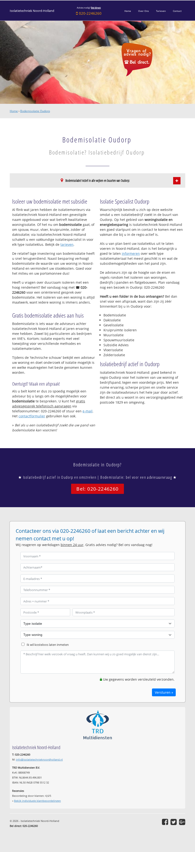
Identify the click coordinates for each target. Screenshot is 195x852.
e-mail (88, 411)
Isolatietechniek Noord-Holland (32, 11)
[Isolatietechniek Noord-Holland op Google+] (182, 821)
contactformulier (32, 416)
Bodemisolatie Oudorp (35, 111)
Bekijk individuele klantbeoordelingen (37, 800)
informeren (131, 253)
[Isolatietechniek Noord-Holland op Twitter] (174, 821)
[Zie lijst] (176, 180)
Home (14, 111)
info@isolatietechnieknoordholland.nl (39, 759)
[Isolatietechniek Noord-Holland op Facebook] (165, 821)
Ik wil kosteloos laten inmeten (48, 645)
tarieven (66, 244)
